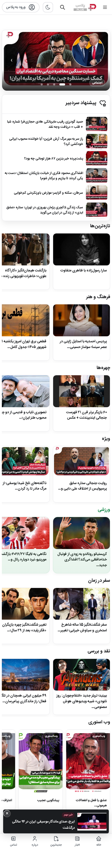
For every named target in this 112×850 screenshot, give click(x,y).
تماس (13, 845)
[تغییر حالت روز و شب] (48, 7)
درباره (35, 845)
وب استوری (99, 722)
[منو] (105, 7)
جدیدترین (56, 845)
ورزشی (104, 510)
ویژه (106, 439)
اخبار (77, 845)
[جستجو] (62, 7)
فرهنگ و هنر (98, 297)
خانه (98, 845)
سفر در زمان (99, 581)
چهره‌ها (103, 368)
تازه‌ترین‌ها (100, 226)
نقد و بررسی (99, 651)
